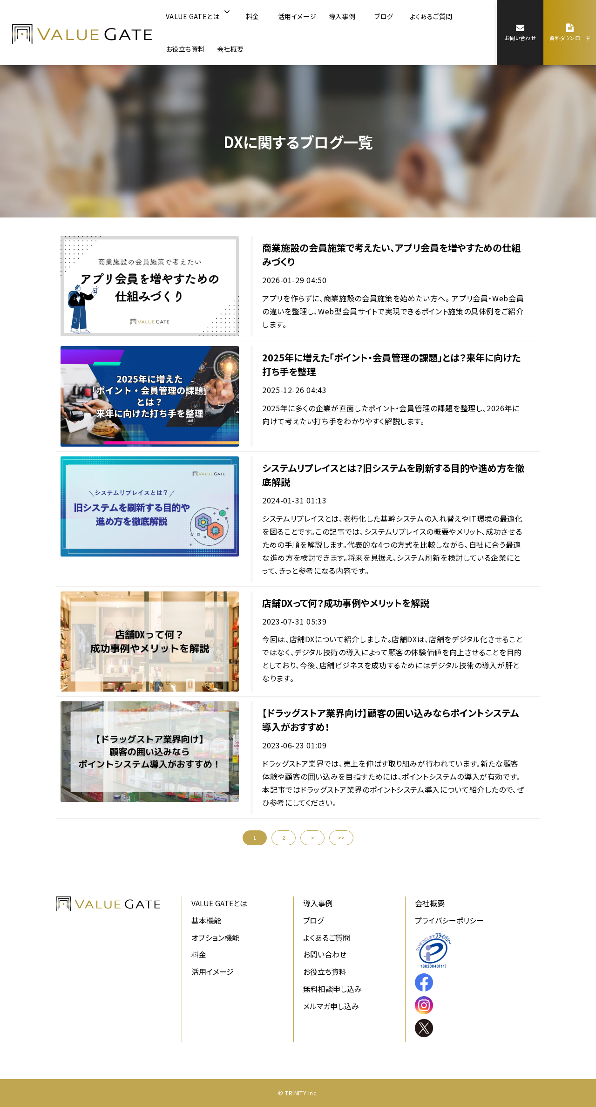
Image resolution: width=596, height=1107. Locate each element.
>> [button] (341, 837)
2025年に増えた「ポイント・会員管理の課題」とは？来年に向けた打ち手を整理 (391, 364)
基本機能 (206, 920)
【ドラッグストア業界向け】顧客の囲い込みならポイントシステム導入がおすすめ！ (390, 719)
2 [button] (283, 837)
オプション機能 (215, 937)
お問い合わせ (520, 37)
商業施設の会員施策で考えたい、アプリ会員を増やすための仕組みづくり (391, 254)
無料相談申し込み (332, 988)
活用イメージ (297, 16)
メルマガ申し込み (331, 1006)
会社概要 (230, 49)
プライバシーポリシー (449, 920)
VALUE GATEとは (192, 16)
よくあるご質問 (431, 16)
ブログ (383, 16)
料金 (252, 16)
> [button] (312, 837)
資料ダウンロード (569, 37)
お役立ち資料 (185, 49)
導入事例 (342, 16)
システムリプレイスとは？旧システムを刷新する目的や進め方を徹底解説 (393, 475)
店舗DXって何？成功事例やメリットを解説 (345, 603)
